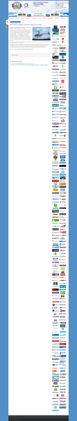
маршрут (12, 18)
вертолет (44, 18)
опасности (57, 18)
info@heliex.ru (36, 5)
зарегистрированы (20, 63)
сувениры (63, 18)
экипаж (39, 18)
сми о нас (22, 18)
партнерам (28, 18)
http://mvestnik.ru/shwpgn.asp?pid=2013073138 (25, 49)
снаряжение (50, 18)
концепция (34, 18)
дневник (17, 18)
